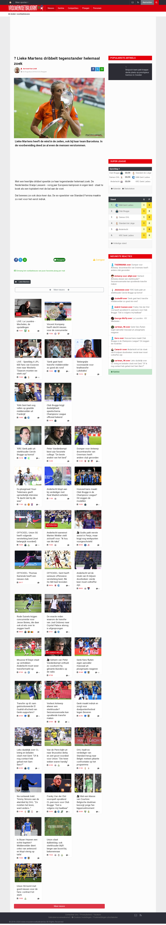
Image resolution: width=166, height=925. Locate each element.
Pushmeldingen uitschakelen (105, 917)
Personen (97, 8)
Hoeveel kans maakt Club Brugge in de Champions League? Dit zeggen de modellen (87, 495)
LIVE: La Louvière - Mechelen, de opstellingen (26, 324)
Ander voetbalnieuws (20, 14)
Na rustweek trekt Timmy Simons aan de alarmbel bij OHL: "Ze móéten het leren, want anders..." (28, 802)
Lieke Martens (24, 282)
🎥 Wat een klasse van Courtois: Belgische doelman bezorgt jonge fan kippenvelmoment (86, 802)
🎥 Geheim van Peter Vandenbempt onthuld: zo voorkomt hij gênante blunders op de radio (58, 666)
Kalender (117, 188)
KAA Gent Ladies (142, 177)
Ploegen (85, 8)
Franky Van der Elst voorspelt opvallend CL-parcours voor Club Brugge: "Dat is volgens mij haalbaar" (58, 802)
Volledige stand (120, 243)
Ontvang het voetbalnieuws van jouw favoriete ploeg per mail (40, 271)
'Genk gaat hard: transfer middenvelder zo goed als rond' (58, 364)
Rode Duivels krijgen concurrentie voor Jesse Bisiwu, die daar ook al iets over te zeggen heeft (28, 622)
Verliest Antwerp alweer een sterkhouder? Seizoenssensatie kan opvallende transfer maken (129, 280)
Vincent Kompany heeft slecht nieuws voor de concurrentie (57, 327)
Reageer (44, 72)
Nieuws (51, 8)
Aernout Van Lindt (30, 69)
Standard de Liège (143, 173)
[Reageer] (38, 331)
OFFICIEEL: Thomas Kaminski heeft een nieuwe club (27, 576)
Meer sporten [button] (21, 2)
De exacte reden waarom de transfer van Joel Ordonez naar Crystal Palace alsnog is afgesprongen (58, 622)
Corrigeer (100, 260)
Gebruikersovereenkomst (59, 917)
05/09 (127, 173)
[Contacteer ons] (132, 2)
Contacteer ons (71, 914)
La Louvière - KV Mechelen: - (129, 319)
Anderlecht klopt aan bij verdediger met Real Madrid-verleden (57, 492)
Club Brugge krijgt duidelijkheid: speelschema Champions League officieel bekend (56, 411)
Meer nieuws (59, 290)
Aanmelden (147, 2)
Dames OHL (114, 177)
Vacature (97, 914)
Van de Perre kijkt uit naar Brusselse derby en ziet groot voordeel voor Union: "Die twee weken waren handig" (58, 756)
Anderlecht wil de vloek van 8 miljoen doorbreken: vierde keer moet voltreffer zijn (87, 579)
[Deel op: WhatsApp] (102, 69)
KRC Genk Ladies (142, 181)
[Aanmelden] (16, 282)
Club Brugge (114, 173)
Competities (73, 8)
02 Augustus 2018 (29, 72)
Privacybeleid (86, 914)
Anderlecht (115, 181)
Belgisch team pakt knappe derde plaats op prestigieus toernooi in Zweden (137, 72)
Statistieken (129, 188)
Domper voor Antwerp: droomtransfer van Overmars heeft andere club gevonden (129, 267)
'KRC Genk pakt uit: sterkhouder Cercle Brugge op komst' (26, 451)
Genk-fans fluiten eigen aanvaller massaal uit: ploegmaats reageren (128, 330)
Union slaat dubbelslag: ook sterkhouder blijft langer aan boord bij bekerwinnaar (56, 845)
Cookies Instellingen (82, 917)
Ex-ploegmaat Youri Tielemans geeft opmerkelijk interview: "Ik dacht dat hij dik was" (27, 495)
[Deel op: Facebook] (93, 69)
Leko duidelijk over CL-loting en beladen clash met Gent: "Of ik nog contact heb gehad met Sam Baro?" (129, 363)
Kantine (61, 8)
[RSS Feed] (138, 2)
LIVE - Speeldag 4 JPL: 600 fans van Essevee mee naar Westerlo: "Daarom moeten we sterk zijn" (28, 367)
